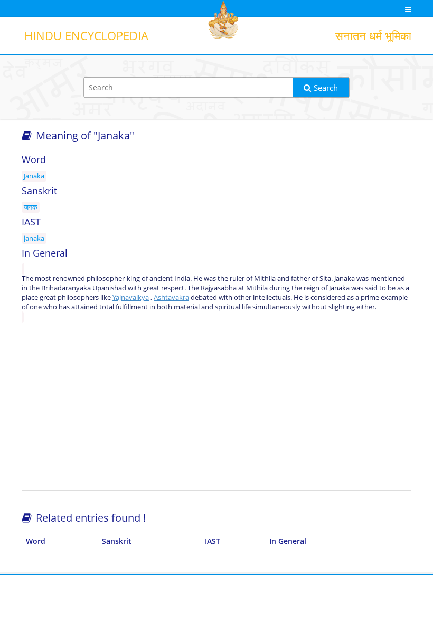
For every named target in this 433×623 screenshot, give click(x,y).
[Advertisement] (216, 406)
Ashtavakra (171, 297)
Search (326, 87)
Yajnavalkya (130, 297)
